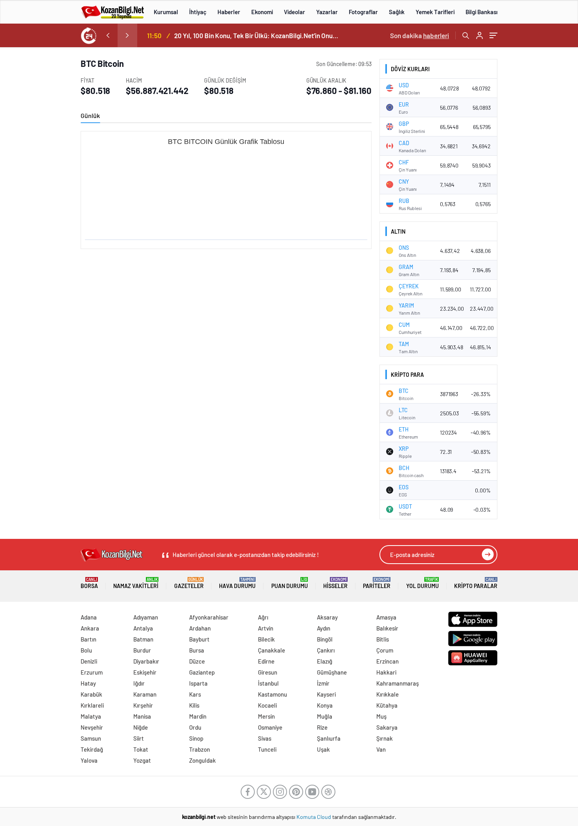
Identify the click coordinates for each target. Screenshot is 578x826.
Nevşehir (92, 727)
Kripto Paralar (475, 583)
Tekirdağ (92, 749)
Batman (143, 639)
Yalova (89, 760)
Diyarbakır (146, 661)
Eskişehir (144, 672)
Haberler (228, 11)
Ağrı (263, 617)
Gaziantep (202, 672)
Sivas (264, 738)
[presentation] (108, 35)
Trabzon (199, 749)
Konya (325, 705)
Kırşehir (143, 705)
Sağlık (397, 11)
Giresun (267, 672)
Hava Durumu (237, 583)
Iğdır (139, 683)
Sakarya (387, 727)
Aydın (323, 628)
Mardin (197, 716)
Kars (195, 694)
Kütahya (387, 705)
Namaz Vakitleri (135, 583)
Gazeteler (189, 583)
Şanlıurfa (329, 738)
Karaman (144, 694)
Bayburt (199, 639)
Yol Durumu (422, 583)
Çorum (384, 650)
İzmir (323, 683)
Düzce (197, 661)
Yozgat (142, 760)
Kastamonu (272, 694)
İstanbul (268, 683)
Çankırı (326, 650)
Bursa (196, 650)
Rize (322, 727)
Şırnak (384, 738)
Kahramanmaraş (397, 683)
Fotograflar (363, 11)
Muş (381, 716)
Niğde (140, 727)
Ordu (195, 727)
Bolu (86, 650)
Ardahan (200, 628)
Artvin (265, 628)
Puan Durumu (289, 583)
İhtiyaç (197, 11)
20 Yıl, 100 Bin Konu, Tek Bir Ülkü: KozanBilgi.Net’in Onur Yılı (256, 35)
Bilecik (266, 639)
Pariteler (376, 583)
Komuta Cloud (314, 816)
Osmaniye (270, 727)
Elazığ (324, 661)
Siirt (138, 738)
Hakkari (386, 672)
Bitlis (382, 639)
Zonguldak (202, 760)
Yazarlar (327, 11)
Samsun (91, 738)
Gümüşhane (332, 672)
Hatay (88, 683)
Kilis (194, 705)
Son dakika (419, 35)
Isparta (198, 683)
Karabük (91, 694)
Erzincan (387, 661)
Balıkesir (387, 628)
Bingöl (325, 639)
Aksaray (327, 617)
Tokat (140, 749)
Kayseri (326, 694)
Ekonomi (262, 11)
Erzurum (92, 672)
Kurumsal (166, 11)
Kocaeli (267, 705)
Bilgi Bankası (481, 11)
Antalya (143, 628)
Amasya (386, 617)
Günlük (90, 115)
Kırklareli (92, 705)
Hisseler (335, 583)
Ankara (90, 628)
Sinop (196, 738)
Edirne (266, 661)
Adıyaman (145, 617)
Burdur (142, 650)
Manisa (142, 716)
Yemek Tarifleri (435, 11)
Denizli (89, 661)
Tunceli (267, 749)
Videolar (294, 11)
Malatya (91, 716)
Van (381, 749)
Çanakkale (271, 650)
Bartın (88, 639)
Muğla (324, 716)
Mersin (266, 716)
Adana (89, 617)
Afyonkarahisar (208, 617)
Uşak (323, 749)
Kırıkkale (387, 694)
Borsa (89, 583)
